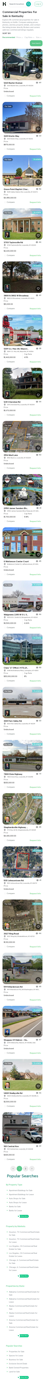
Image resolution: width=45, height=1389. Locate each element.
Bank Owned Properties (18, 1368)
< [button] (13, 1168)
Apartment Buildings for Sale (20, 1190)
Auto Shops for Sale (17, 1198)
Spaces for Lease (16, 1356)
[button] (7, 74)
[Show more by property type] (22, 1216)
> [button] (31, 1168)
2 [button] (25, 1168)
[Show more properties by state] (22, 1336)
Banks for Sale (15, 1206)
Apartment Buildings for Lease (21, 1194)
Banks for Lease (15, 1210)
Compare (11, 96)
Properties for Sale (16, 1352)
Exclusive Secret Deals (18, 1364)
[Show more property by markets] (22, 1276)
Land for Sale (14, 1372)
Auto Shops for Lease (18, 1202)
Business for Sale (16, 1360)
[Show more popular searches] (22, 1377)
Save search (36, 43)
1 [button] (19, 1168)
